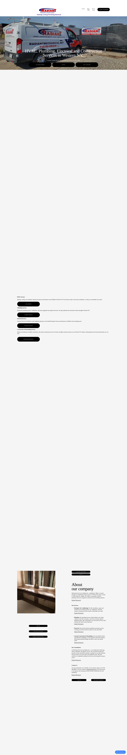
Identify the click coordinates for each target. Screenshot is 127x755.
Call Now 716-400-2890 (103, 9)
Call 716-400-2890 (86, 64)
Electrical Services (28, 325)
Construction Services (28, 339)
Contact (93, 10)
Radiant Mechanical (76, 600)
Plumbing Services (28, 314)
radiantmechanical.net (92, 669)
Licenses (83, 8)
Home (88, 8)
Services (93, 8)
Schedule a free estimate (38, 636)
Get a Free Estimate (40, 64)
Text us (63, 64)
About (88, 10)
